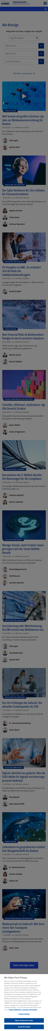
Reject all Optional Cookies (24, 1020)
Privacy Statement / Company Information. (23, 1010)
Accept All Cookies (24, 1027)
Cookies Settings (24, 1014)
